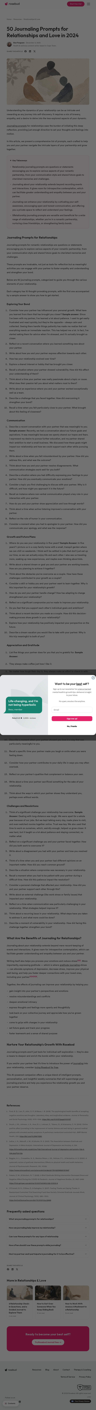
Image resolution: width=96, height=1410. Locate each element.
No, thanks (72, 726)
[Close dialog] (93, 677)
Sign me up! (72, 718)
